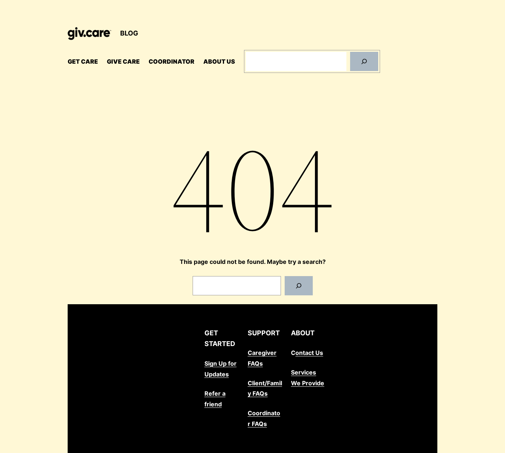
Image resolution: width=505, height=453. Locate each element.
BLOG (129, 33)
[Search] (364, 61)
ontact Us (309, 352)
